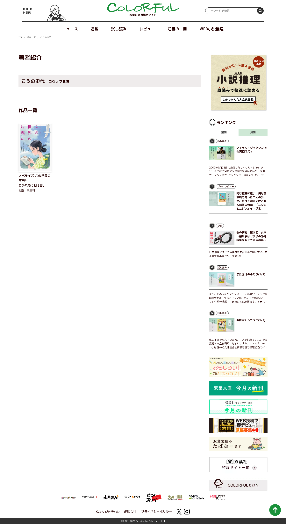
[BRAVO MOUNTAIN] (196, 497)
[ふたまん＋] (111, 497)
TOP (20, 37)
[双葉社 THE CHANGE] (132, 498)
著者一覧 (31, 37)
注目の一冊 (177, 29)
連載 (94, 29)
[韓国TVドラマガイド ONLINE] (218, 497)
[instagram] (187, 511)
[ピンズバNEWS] (153, 495)
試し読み (119, 29)
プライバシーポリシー (156, 511)
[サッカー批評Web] (175, 497)
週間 (224, 132)
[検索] (260, 10)
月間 (253, 132)
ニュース (70, 29)
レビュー (147, 29)
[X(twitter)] (179, 511)
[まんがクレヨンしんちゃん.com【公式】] (68, 497)
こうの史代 (45, 37)
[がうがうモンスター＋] (89, 498)
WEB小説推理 (212, 29)
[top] (143, 8)
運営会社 (130, 511)
